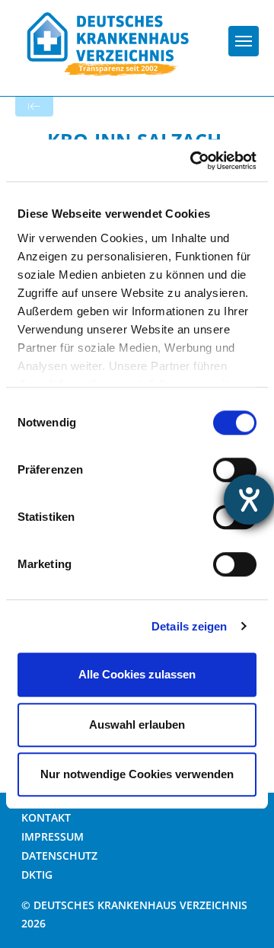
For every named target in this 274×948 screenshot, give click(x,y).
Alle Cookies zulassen (137, 674)
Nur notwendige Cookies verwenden (137, 774)
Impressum (52, 836)
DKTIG (37, 874)
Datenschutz (59, 855)
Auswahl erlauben (137, 724)
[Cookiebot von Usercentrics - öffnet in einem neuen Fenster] (193, 161)
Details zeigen (189, 626)
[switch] (234, 470)
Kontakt (46, 817)
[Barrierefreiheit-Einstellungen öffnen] (249, 499)
